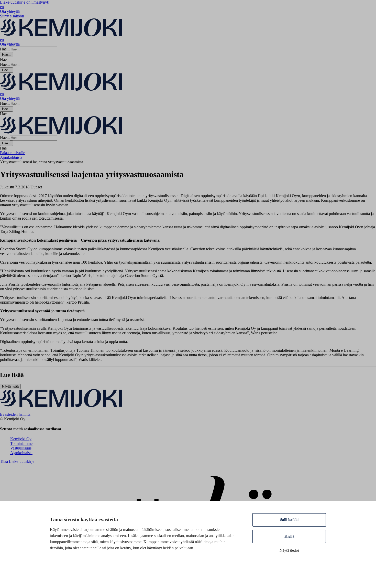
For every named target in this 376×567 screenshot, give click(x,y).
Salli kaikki (289, 520)
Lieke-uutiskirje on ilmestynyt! (24, 2)
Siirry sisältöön (12, 16)
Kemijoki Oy (20, 439)
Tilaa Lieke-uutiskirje (17, 461)
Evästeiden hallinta (15, 414)
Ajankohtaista (21, 453)
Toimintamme (21, 443)
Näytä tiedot (289, 550)
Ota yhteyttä (10, 11)
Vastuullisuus (20, 448)
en (2, 7)
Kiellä (289, 536)
